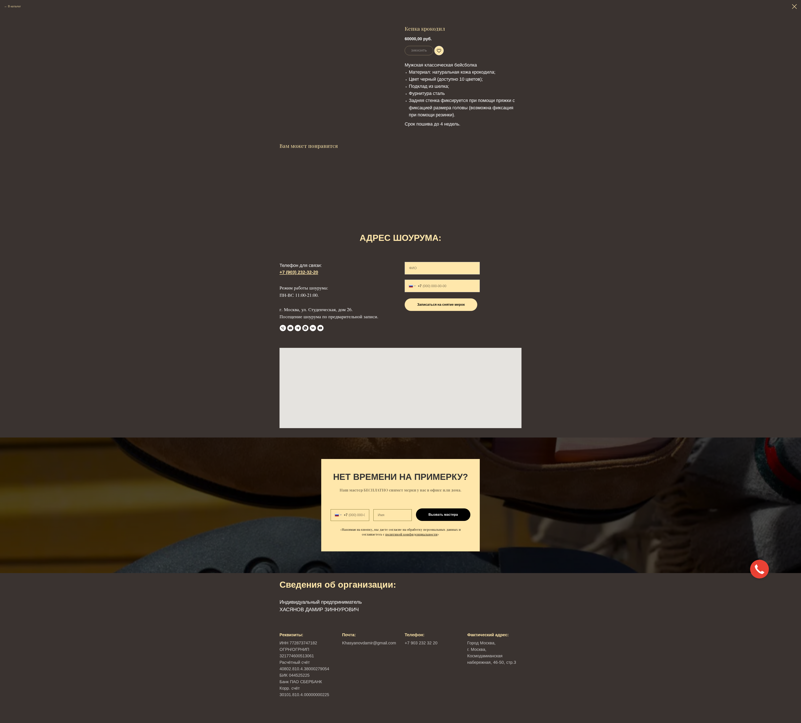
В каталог (14, 6)
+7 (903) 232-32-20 (299, 272)
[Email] (290, 328)
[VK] (313, 328)
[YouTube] (320, 328)
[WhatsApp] (305, 328)
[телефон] (283, 328)
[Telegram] (298, 328)
